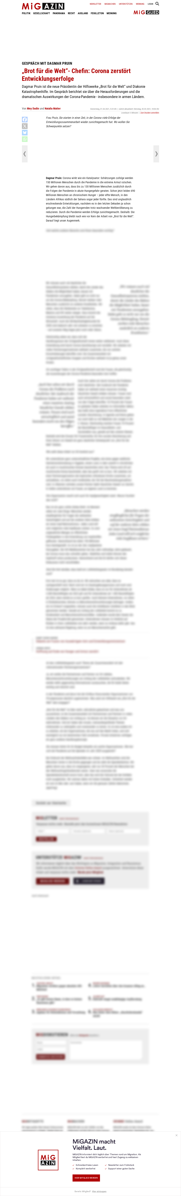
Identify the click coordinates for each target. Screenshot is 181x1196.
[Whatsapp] (25, 139)
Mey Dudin (33, 108)
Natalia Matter (53, 108)
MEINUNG (112, 13)
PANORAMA (59, 13)
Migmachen (110, 4)
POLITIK (26, 13)
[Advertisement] (90, 38)
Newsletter (95, 4)
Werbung (140, 4)
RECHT (71, 13)
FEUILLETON (97, 13)
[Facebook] (25, 119)
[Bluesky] (25, 132)
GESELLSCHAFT (41, 13)
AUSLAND (83, 13)
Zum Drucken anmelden (149, 113)
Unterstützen (125, 4)
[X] (25, 126)
